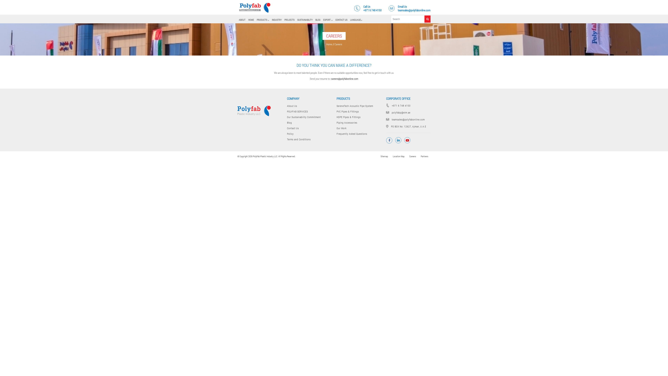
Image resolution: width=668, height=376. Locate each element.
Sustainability (305, 19)
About (242, 19)
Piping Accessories (347, 122)
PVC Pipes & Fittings (348, 111)
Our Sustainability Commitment (304, 117)
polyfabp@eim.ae (401, 112)
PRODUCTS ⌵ (263, 19)
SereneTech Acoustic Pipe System (355, 106)
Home (251, 19)
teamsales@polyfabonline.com (408, 119)
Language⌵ (356, 19)
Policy (290, 133)
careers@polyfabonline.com (344, 78)
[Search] (427, 19)
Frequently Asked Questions (352, 133)
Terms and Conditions (299, 139)
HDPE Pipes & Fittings (349, 117)
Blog (317, 19)
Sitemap (384, 156)
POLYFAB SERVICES (297, 111)
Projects (289, 19)
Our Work (342, 128)
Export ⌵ (328, 19)
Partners (424, 156)
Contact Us (341, 19)
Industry (277, 19)
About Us (292, 106)
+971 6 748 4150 (401, 105)
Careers (412, 156)
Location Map (398, 156)
